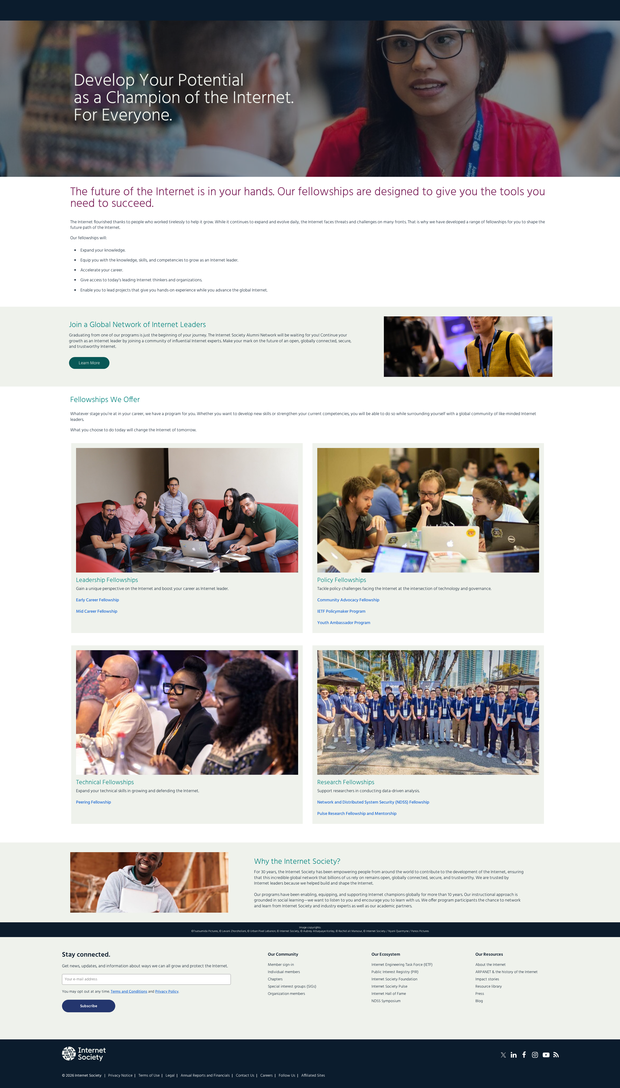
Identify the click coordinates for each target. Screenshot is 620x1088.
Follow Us (287, 1076)
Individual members (284, 972)
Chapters (275, 979)
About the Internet (490, 965)
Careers (266, 1076)
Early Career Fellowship (97, 600)
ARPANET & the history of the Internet (506, 972)
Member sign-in (281, 965)
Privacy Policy (166, 992)
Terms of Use (149, 1076)
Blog (479, 1001)
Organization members (286, 994)
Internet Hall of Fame (389, 994)
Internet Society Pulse (389, 987)
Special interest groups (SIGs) (292, 987)
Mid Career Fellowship (96, 611)
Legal (170, 1076)
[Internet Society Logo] (84, 1054)
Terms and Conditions (129, 992)
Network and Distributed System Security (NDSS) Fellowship (373, 802)
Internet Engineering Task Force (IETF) (402, 965)
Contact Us (245, 1076)
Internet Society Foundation (394, 979)
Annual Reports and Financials (205, 1076)
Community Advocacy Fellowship (348, 600)
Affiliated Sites (313, 1076)
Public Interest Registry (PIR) (395, 972)
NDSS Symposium (386, 1001)
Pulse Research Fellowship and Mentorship (356, 813)
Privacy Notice (120, 1076)
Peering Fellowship (93, 802)
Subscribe (88, 1006)
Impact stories (487, 979)
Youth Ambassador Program (343, 622)
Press (479, 994)
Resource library (488, 987)
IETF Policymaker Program (341, 611)
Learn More (89, 363)
